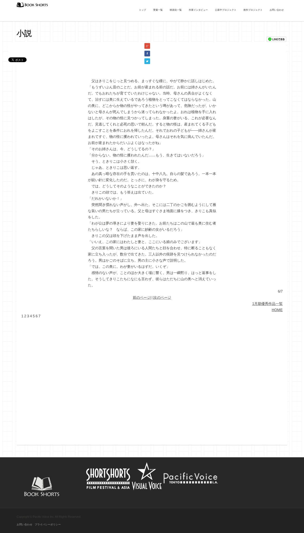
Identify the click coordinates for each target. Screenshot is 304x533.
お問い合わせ (277, 10)
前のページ (142, 297)
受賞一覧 (158, 10)
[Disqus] (152, 378)
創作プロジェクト (252, 10)
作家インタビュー (198, 10)
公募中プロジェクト (225, 10)
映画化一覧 (176, 10)
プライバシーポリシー (48, 524)
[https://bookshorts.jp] (32, 4)
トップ (142, 10)
